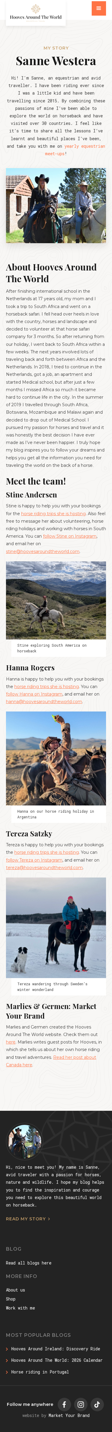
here (11, 1042)
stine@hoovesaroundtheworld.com (42, 551)
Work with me (20, 1308)
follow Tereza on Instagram (34, 860)
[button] (99, 8)
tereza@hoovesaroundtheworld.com (44, 867)
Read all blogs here (28, 1263)
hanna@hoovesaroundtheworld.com (44, 701)
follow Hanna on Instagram (34, 694)
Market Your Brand (69, 1415)
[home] (36, 13)
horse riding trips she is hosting (53, 513)
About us (15, 1290)
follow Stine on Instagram (69, 536)
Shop (11, 1299)
